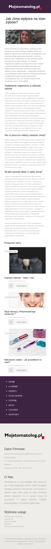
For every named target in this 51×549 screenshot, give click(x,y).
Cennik (12, 400)
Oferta (12, 391)
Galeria (13, 410)
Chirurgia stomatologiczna (14, 526)
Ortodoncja (8, 519)
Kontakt (13, 414)
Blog (11, 405)
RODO (31, 541)
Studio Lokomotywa (25, 544)
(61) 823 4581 (17, 468)
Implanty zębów (10, 521)
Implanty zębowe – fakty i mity (19, 278)
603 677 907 (27, 468)
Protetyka (7, 524)
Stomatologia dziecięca (13, 516)
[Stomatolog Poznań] (25, 6)
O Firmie (13, 386)
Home (11, 382)
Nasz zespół (15, 396)
